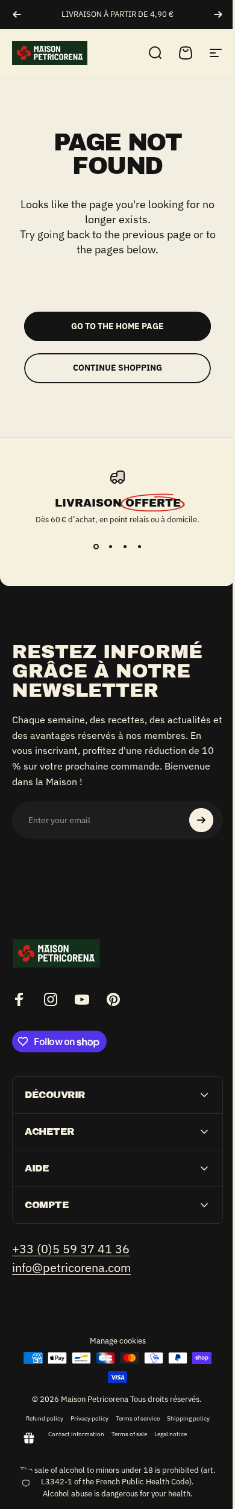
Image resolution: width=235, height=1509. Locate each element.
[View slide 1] (96, 546)
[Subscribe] (201, 820)
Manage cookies (113, 1341)
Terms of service (133, 1418)
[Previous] (17, 14)
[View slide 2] (110, 546)
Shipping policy (183, 1418)
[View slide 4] (139, 546)
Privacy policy (85, 1418)
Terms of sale (125, 1434)
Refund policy (39, 1418)
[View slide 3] (125, 546)
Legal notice (166, 1434)
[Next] (218, 14)
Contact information (72, 1434)
